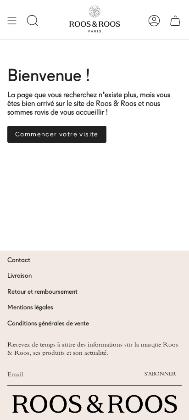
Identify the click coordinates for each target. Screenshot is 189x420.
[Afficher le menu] (12, 21)
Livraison (19, 276)
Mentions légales (30, 307)
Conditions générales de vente (48, 323)
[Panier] (175, 21)
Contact (18, 260)
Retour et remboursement (42, 292)
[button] (32, 21)
